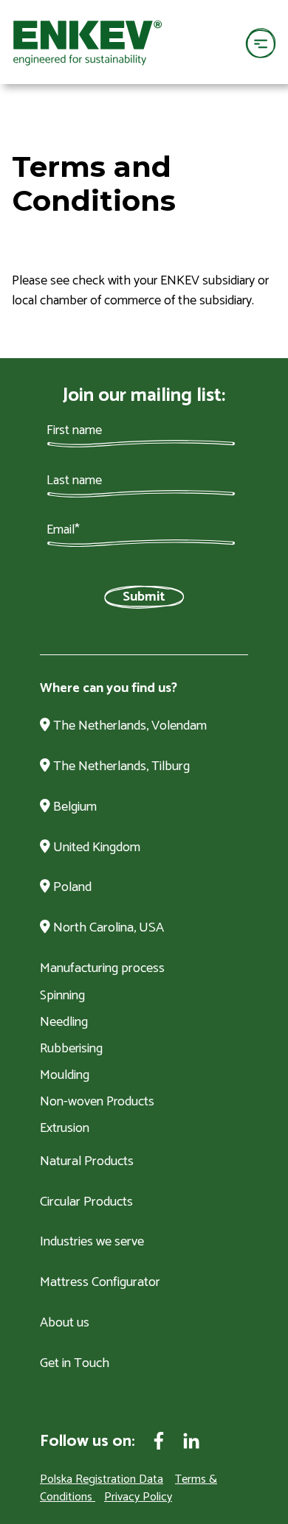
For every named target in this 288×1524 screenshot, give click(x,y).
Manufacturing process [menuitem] (102, 969)
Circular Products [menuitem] (86, 1202)
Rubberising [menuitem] (71, 1049)
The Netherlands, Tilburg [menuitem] (120, 767)
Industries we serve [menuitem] (92, 1242)
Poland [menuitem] (71, 888)
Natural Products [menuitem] (87, 1162)
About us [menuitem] (64, 1323)
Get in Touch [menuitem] (74, 1364)
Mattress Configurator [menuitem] (100, 1283)
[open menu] (260, 42)
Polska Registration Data (101, 1479)
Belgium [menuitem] (73, 807)
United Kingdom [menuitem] (95, 848)
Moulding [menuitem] (64, 1075)
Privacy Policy (138, 1497)
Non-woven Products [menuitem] (97, 1102)
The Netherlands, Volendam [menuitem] (128, 726)
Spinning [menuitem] (62, 996)
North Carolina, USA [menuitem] (107, 928)
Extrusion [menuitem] (64, 1128)
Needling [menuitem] (64, 1022)
